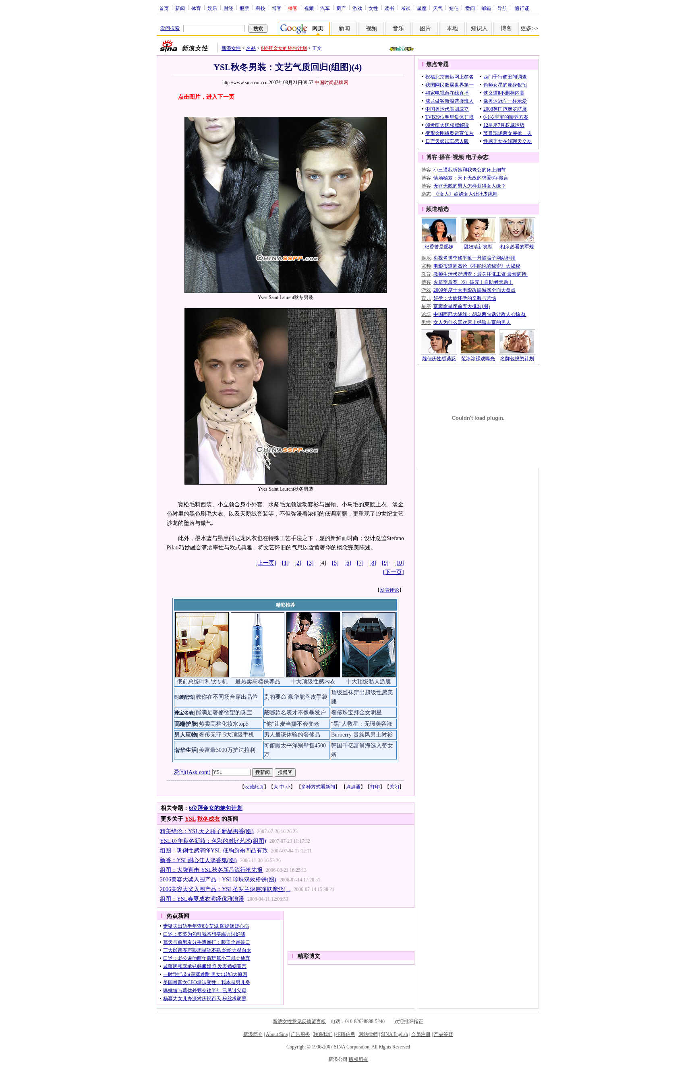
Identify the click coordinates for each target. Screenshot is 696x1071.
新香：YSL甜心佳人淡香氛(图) (198, 860)
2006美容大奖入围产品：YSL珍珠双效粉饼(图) (218, 880)
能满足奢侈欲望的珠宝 (224, 713)
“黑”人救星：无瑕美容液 (361, 724)
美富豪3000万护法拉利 (227, 750)
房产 (341, 8)
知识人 (479, 28)
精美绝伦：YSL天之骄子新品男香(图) (207, 831)
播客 (445, 157)
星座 (422, 8)
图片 (425, 28)
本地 (452, 28)
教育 (426, 274)
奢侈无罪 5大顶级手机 (226, 735)
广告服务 (300, 1034)
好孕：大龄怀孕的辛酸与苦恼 (464, 298)
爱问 (470, 8)
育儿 (426, 298)
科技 (260, 8)
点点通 (353, 787)
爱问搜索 (170, 28)
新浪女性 (231, 48)
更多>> (529, 28)
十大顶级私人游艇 (368, 682)
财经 (228, 8)
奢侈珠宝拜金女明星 (356, 713)
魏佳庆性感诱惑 (439, 358)
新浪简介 (253, 1034)
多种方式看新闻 (318, 787)
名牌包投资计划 (517, 358)
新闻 (180, 8)
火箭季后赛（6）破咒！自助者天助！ (473, 282)
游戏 (357, 8)
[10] (399, 563)
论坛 (426, 314)
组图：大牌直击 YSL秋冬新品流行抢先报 (211, 870)
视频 (309, 8)
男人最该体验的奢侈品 (292, 735)
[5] (335, 563)
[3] (310, 563)
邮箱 (486, 8)
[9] (385, 563)
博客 (277, 8)
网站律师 (368, 1034)
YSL (190, 819)
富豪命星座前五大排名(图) (461, 306)
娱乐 (212, 8)
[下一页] (393, 572)
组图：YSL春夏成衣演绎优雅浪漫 (202, 899)
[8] (372, 563)
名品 (251, 48)
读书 (389, 8)
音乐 (398, 28)
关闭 (394, 787)
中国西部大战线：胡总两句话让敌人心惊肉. (479, 314)
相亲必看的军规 (517, 247)
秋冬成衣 (208, 819)
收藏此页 (254, 787)
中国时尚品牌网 (331, 82)
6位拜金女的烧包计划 (284, 48)
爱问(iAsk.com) (192, 772)
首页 (164, 8)
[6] (347, 563)
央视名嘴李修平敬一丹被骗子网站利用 (474, 258)
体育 (196, 8)
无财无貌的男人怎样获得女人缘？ (469, 186)
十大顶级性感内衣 (313, 682)
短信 (454, 8)
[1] (285, 563)
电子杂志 (477, 157)
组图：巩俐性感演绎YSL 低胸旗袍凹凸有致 (214, 851)
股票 (244, 8)
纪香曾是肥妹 (439, 247)
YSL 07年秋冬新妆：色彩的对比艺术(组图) (213, 841)
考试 (405, 8)
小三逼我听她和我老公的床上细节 (469, 170)
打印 (375, 787)
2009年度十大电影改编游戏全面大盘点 (474, 290)
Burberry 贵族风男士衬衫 (362, 735)
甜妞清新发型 (478, 247)
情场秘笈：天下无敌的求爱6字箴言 (470, 178)
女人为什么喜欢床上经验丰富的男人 (472, 322)
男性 (426, 322)
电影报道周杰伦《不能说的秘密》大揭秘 (476, 266)
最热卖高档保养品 (257, 682)
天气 (438, 8)
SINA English (394, 1034)
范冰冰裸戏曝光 (478, 358)
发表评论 (389, 590)
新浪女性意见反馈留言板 (299, 1021)
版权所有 (358, 1059)
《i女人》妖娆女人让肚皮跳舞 (465, 194)
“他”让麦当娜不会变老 (291, 724)
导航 (502, 8)
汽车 (325, 8)
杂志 (426, 194)
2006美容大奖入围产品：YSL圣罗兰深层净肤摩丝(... (225, 889)
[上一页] (265, 563)
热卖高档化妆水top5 (224, 724)
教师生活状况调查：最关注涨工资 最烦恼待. (480, 274)
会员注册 (421, 1034)
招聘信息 (345, 1034)
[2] (297, 563)
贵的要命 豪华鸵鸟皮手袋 (295, 697)
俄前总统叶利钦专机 (202, 682)
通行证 (522, 8)
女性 (373, 8)
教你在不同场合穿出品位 (227, 697)
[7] (360, 563)
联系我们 (323, 1034)
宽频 (426, 266)
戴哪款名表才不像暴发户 (295, 713)
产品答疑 (443, 1034)
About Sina (277, 1034)
